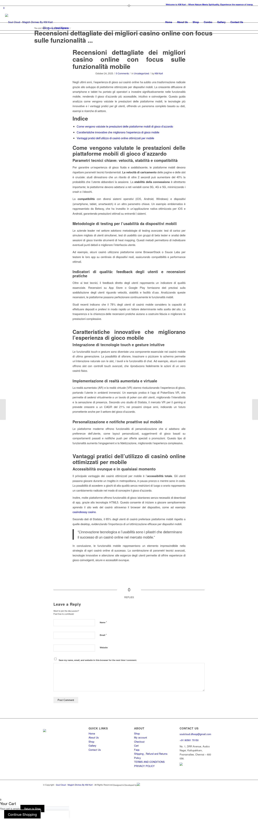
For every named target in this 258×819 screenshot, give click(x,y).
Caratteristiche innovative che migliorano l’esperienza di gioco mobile (118, 132)
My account (140, 737)
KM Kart (159, 73)
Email (103, 635)
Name (103, 622)
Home (92, 733)
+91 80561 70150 (189, 740)
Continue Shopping (22, 814)
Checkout (139, 741)
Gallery (92, 745)
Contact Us (95, 749)
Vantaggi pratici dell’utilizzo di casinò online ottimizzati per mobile (115, 138)
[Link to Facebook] (212, 789)
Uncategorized (141, 73)
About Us (94, 737)
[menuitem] (130, 5)
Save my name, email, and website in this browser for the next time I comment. (98, 660)
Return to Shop (32, 808)
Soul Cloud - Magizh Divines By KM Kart (74, 784)
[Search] (249, 22)
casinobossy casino (84, 512)
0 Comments (122, 73)
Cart (136, 745)
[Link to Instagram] (206, 789)
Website (104, 647)
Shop (91, 741)
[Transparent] (29, 22)
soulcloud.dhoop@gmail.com (195, 734)
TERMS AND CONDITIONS (149, 762)
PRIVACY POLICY (144, 766)
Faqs (137, 749)
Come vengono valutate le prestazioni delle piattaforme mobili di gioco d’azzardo (125, 126)
